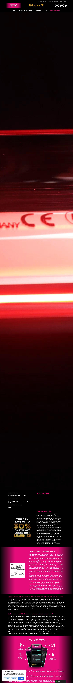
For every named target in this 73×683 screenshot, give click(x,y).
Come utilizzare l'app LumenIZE (14, 505)
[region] (14, 675)
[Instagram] (61, 5)
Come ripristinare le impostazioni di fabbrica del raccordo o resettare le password (21, 499)
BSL (65, 1)
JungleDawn (20, 10)
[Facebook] (56, 5)
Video (61, 1)
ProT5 (14, 10)
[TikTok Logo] (66, 5)
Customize (7, 678)
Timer (9, 507)
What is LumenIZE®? (30, 10)
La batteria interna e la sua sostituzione (17, 495)
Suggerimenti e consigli (55, 10)
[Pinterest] (63, 5)
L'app (46, 10)
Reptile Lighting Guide (53, 1)
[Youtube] (58, 5)
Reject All (14, 678)
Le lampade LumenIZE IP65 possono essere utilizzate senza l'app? (20, 502)
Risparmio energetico (12, 493)
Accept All (21, 678)
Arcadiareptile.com (42, 1)
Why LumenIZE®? (39, 10)
